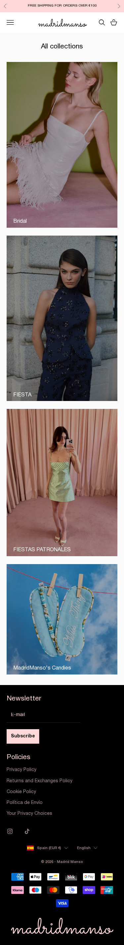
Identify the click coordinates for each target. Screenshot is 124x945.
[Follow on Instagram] (10, 831)
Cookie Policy (21, 792)
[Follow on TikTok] (27, 831)
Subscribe (23, 736)
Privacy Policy (21, 770)
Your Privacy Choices (29, 814)
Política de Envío (25, 803)
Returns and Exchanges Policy (39, 781)
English (84, 848)
